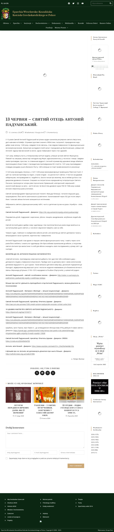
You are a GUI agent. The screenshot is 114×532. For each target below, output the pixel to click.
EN (7, 3)
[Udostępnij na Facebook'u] (42, 373)
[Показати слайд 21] (104, 67)
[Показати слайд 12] (91, 67)
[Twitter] (73, 3)
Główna (6, 23)
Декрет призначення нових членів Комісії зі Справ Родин (99, 206)
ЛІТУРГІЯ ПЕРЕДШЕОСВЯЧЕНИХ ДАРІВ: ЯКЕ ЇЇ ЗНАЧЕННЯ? (18, 409)
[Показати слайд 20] (103, 67)
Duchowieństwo (41, 23)
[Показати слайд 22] (106, 67)
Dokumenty (56, 23)
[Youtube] (82, 3)
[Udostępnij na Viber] (47, 373)
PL (2, 3)
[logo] (5, 13)
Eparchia (16, 23)
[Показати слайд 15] (96, 67)
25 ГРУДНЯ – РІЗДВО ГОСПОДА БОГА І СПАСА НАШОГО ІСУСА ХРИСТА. (72, 409)
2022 (92, 445)
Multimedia (69, 23)
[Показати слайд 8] (103, 66)
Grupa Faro (109, 530)
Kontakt (81, 23)
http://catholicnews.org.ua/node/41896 (20, 354)
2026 (92, 434)
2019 (92, 453)
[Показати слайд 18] (100, 67)
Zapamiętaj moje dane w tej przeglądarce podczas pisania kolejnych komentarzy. (39, 458)
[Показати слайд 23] (107, 67)
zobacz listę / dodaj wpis (100, 359)
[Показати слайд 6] (100, 66)
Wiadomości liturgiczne (34, 132)
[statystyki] (41, 521)
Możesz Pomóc (60, 28)
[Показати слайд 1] (93, 66)
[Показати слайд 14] (94, 67)
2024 (92, 440)
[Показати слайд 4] (97, 66)
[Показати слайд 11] (107, 66)
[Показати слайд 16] (97, 67)
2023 (92, 442)
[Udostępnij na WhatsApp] (53, 373)
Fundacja (49, 28)
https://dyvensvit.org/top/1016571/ (18, 312)
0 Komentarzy (52, 132)
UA (4, 3)
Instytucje (27, 23)
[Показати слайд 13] (93, 67)
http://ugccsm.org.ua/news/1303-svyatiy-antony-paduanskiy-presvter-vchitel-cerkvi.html (38, 304)
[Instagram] (78, 3)
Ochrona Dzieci (92, 23)
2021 (92, 447)
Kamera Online (105, 23)
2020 (92, 450)
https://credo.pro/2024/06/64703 (18, 341)
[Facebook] (69, 3)
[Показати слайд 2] (94, 66)
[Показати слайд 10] (106, 66)
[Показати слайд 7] (101, 66)
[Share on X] (37, 373)
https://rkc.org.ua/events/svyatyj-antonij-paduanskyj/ (58, 212)
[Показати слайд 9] (104, 66)
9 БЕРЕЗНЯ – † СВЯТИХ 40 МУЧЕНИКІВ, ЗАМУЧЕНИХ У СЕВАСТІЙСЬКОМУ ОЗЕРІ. (45, 410)
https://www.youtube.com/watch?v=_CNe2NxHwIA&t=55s (53, 346)
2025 (92, 437)
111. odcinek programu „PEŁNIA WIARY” (98, 167)
